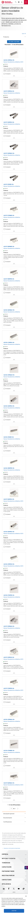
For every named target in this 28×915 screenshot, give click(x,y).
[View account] (21, 2)
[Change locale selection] (18, 2)
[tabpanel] (14, 426)
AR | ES (14, 892)
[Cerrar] (26, 896)
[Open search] (15, 2)
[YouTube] (18, 888)
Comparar (8, 73)
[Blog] (23, 888)
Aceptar (14, 910)
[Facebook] (8, 888)
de (14, 808)
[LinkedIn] (4, 888)
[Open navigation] (26, 2)
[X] (13, 888)
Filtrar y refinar (14, 41)
